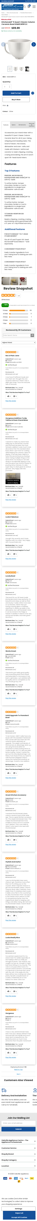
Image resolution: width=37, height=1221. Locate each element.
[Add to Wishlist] (32, 93)
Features (5, 125)
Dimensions (22, 125)
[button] (13, 478)
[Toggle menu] (34, 6)
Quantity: (7, 82)
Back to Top (18, 1070)
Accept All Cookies (19, 1217)
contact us (10, 31)
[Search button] (24, 6)
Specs (13, 125)
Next (19, 1074)
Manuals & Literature (31, 125)
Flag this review (11, 401)
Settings (18, 1209)
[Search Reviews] (32, 335)
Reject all (19, 1213)
